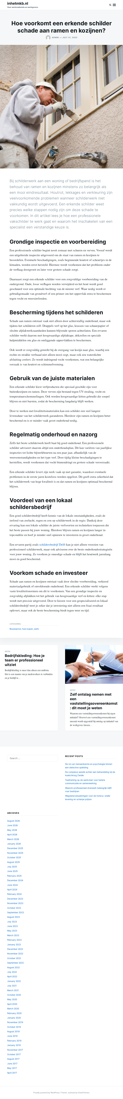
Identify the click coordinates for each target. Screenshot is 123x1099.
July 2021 (12, 985)
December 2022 (15, 949)
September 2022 (15, 962)
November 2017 (15, 1050)
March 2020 (13, 1008)
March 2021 (13, 990)
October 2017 (14, 1054)
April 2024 (12, 889)
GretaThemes (83, 1092)
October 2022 (14, 958)
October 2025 (14, 857)
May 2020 (12, 999)
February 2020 (14, 1013)
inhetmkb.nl (17, 3)
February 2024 (14, 894)
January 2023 (14, 944)
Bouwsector (15, 629)
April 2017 (12, 1072)
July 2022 (12, 972)
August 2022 (13, 967)
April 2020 (12, 1004)
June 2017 (12, 1063)
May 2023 (12, 930)
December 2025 (15, 848)
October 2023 (14, 908)
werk (36, 629)
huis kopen (27, 629)
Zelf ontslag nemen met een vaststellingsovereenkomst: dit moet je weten (93, 701)
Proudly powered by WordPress (46, 1092)
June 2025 (12, 871)
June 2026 (12, 825)
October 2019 (14, 1027)
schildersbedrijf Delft (52, 544)
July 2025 (12, 866)
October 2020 (14, 995)
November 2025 (15, 853)
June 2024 (12, 885)
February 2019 (14, 1040)
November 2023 (15, 903)
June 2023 (12, 926)
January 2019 (14, 1045)
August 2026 (13, 821)
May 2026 (12, 830)
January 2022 (14, 981)
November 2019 (15, 1022)
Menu (114, 5)
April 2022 (12, 976)
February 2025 (14, 875)
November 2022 (15, 953)
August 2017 (13, 1059)
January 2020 (14, 1017)
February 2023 (14, 940)
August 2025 (13, 862)
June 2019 (12, 1036)
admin (55, 37)
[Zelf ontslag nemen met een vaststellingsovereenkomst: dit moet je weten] (94, 664)
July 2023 (12, 921)
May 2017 (12, 1068)
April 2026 (12, 834)
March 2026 (13, 839)
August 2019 (13, 1031)
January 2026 (14, 843)
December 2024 (15, 880)
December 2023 (15, 898)
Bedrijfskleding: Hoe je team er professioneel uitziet (25, 660)
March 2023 (13, 935)
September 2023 (15, 912)
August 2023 (13, 917)
